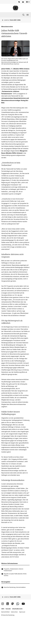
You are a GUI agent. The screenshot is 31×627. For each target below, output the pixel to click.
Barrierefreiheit (5, 612)
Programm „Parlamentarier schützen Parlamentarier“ (13, 569)
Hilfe (2, 609)
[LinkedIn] (7, 603)
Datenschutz (14, 612)
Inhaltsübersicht (17, 609)
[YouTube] (23, 603)
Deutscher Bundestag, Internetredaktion (15, 587)
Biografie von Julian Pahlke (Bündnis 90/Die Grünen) (15, 574)
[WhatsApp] (17, 603)
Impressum (22, 612)
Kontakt (8, 609)
